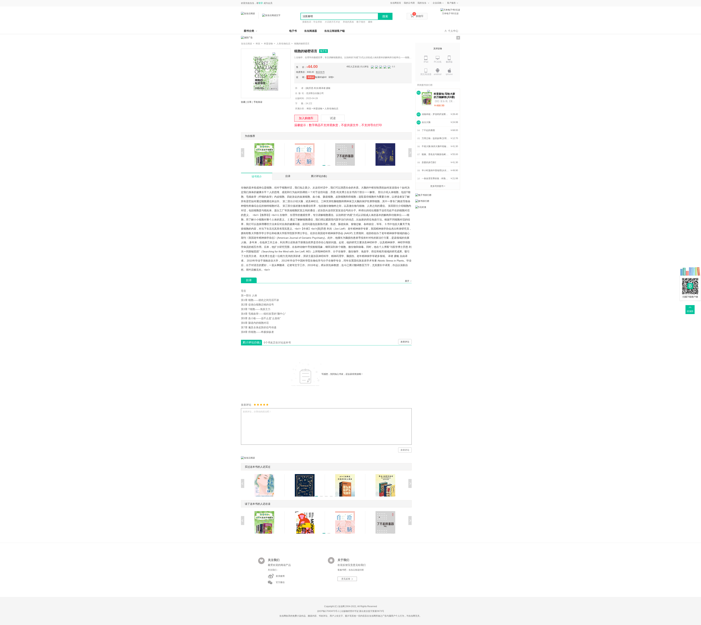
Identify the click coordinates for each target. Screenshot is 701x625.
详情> (331, 77)
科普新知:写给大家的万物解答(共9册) (444, 95)
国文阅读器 (425, 74)
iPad (426, 62)
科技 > (259, 43)
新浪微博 (280, 576)
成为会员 (268, 3)
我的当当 (421, 3)
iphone (449, 74)
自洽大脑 (426, 122)
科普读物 (317, 108)
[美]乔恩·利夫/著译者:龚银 (318, 88)
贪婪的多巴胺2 (429, 162)
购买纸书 (320, 72)
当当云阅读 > (247, 43)
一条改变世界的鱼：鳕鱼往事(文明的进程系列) (435, 178)
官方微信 (280, 582)
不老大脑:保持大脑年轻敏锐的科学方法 (435, 146)
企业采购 (437, 3)
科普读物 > (269, 43)
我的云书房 (409, 3)
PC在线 (437, 62)
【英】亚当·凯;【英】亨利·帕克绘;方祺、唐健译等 (445, 101)
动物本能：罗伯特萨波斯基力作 (435, 114)
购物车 (419, 16)
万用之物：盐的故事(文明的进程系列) (435, 138)
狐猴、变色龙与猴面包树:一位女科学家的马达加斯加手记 (435, 154)
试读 (333, 118)
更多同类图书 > (437, 186)
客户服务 (451, 3)
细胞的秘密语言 (301, 43)
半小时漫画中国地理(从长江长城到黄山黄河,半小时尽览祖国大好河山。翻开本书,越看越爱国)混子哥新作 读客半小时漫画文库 (435, 170)
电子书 (293, 30)
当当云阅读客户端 (334, 30)
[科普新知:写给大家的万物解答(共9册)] (427, 99)
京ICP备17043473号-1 (328, 611)
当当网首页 (395, 3)
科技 (309, 108)
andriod (437, 74)
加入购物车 (306, 118)
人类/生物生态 (331, 108)
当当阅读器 (310, 30)
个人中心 (453, 30)
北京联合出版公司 (315, 93)
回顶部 (690, 311)
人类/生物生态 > (285, 43)
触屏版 (449, 62)
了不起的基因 (428, 130)
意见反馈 (345, 579)
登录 (260, 3)
